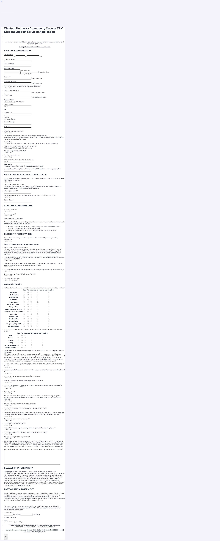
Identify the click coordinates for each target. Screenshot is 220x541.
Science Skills (13, 316)
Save (6, 538)
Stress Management (12, 443)
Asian (31, 137)
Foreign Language (10, 345)
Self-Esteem (13, 297)
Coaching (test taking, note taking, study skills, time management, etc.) (29, 357)
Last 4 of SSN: (8, 104)
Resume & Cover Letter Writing (14, 445)
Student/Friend (11, 166)
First (14, 56)
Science (10, 338)
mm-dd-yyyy (20, 102)
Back (6, 535)
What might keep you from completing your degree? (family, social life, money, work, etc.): (34, 449)
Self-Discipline (13, 295)
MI (26, 56)
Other (41, 166)
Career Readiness (56, 443)
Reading (10, 340)
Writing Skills (13, 321)
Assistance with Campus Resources (23, 359)
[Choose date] (15, 522)
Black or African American (43, 137)
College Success (38, 446)
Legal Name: (8, 54)
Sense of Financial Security (13, 312)
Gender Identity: (9, 122)
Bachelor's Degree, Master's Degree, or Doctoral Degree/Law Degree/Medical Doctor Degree (32, 187)
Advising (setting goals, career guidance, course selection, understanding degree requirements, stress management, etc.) (33, 360)
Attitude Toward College (13, 309)
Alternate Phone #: (10, 81)
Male (13, 119)
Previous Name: (9, 64)
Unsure (16, 280)
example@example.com (39, 97)
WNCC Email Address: (11, 90)
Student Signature (10, 517)
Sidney (24, 148)
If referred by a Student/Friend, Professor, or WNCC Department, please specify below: (32, 169)
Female (8, 119)
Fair (28, 290)
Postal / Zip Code (25, 74)
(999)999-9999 (36, 78)
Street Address (25, 70)
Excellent (51, 290)
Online (30, 148)
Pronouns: (7, 126)
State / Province (44, 72)
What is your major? (11, 191)
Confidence (13, 299)
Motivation (13, 292)
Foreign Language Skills (13, 324)
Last (40, 56)
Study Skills (24, 443)
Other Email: (8, 95)
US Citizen (9, 143)
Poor (24, 290)
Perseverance (13, 302)
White (55, 137)
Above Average (42, 290)
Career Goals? (8, 200)
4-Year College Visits (47, 354)
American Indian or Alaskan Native (17, 137)
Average (33, 290)
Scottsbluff (9, 148)
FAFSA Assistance (43, 443)
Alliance (17, 148)
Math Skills (13, 314)
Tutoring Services (11, 354)
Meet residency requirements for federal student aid (41, 143)
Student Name (8, 513)
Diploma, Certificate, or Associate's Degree (20, 186)
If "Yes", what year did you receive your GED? (19, 160)
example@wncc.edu (37, 92)
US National (18, 143)
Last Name (36, 514)
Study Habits (13, 307)
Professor (20, 166)
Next (6, 536)
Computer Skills (13, 326)
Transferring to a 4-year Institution (20, 446)
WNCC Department (31, 166)
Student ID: (8, 113)
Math (10, 335)
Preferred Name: (9, 59)
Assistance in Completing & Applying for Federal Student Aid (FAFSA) (42, 356)
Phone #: (7, 77)
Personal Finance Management (29, 354)
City (21, 72)
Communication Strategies (54, 446)
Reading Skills (13, 319)
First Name (16, 514)
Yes (7, 88)
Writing (10, 343)
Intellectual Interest (13, 304)
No (11, 88)
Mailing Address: (10, 68)
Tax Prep (32, 443)
